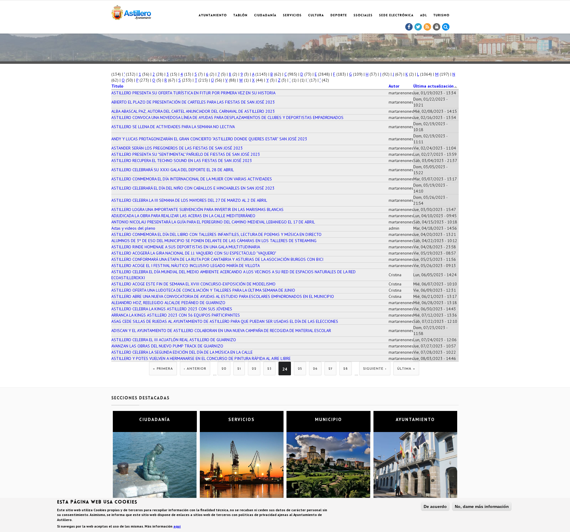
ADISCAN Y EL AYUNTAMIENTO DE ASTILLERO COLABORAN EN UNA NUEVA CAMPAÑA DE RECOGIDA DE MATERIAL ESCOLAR (221, 330)
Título (117, 86)
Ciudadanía (265, 15)
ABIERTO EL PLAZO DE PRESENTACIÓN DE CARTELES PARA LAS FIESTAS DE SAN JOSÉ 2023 (193, 102)
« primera (163, 369)
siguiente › (375, 369)
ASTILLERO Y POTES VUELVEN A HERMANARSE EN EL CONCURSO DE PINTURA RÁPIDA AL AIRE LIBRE (201, 358)
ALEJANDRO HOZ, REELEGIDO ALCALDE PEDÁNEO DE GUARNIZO (168, 302)
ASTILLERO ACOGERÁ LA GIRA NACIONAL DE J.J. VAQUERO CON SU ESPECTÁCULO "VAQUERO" (193, 253)
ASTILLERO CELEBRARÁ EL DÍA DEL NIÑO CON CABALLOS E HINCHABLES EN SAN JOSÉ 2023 (193, 188)
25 (300, 369)
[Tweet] (418, 27)
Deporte (338, 15)
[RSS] (427, 27)
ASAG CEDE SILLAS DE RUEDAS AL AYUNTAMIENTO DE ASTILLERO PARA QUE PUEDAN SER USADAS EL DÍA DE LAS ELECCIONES (224, 321)
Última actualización (433, 86)
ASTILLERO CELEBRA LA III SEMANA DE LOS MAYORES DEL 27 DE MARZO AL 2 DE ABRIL (189, 200)
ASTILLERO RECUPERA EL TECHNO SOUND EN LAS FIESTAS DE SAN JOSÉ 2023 (181, 160)
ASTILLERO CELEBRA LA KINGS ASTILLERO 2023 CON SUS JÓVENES (171, 309)
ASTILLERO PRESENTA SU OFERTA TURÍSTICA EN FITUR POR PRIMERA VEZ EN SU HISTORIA (193, 93)
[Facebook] (409, 27)
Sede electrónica (396, 15)
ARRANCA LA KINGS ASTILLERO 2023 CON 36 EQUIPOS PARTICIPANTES (175, 315)
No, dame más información (482, 506)
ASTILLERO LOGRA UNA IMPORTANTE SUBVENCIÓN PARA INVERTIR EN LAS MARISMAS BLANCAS (197, 209)
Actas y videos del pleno (133, 228)
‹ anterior (195, 369)
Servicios (292, 15)
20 (224, 369)
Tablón (240, 15)
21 (239, 369)
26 (315, 369)
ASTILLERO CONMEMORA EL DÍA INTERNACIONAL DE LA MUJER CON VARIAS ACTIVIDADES (191, 179)
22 (254, 369)
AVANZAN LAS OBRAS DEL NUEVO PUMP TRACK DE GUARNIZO (167, 346)
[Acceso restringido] (437, 27)
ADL (423, 15)
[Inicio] (131, 11)
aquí (177, 526)
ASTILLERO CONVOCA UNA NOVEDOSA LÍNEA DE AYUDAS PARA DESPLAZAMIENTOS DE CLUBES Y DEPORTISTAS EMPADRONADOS (227, 117)
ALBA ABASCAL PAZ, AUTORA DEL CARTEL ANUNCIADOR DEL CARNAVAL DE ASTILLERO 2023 (193, 111)
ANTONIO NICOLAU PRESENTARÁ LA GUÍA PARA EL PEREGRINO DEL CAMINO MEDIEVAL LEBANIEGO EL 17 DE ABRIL (213, 222)
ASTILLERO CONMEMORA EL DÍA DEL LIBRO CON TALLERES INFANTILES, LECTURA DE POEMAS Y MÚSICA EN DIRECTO (216, 234)
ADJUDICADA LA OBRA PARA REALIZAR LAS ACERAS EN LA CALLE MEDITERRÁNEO (183, 215)
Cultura (316, 15)
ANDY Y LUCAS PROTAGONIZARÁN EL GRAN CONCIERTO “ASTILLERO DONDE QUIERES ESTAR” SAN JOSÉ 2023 (209, 139)
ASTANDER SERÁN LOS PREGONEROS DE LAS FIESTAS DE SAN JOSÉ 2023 (177, 148)
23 (269, 369)
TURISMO (441, 15)
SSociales (363, 15)
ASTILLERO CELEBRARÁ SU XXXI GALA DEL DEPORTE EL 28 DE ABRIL (172, 169)
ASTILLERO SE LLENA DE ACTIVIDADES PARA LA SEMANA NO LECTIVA (173, 126)
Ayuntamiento (213, 15)
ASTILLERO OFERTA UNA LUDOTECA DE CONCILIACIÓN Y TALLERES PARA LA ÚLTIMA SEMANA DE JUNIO (203, 290)
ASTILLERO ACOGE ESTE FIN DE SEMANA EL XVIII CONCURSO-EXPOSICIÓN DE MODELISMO (193, 284)
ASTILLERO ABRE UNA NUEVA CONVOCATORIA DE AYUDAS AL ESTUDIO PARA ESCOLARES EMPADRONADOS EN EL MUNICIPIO (222, 296)
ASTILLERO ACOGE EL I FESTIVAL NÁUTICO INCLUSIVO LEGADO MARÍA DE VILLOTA (185, 265)
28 (345, 369)
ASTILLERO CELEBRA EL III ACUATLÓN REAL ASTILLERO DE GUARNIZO (173, 339)
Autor (394, 86)
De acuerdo (435, 506)
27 (330, 369)
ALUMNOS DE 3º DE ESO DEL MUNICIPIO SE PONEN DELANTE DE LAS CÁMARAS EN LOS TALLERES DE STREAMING (213, 240)
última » (406, 369)
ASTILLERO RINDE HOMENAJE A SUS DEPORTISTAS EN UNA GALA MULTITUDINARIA (185, 247)
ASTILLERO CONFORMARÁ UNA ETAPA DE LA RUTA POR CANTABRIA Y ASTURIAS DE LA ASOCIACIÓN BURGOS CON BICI (217, 259)
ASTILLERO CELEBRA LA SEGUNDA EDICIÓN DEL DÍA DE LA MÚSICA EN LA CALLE (182, 352)
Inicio (450, 48)
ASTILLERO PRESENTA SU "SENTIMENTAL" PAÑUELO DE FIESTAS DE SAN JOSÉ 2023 (185, 154)
